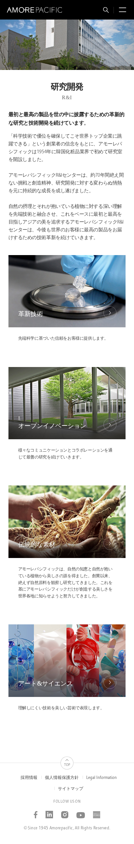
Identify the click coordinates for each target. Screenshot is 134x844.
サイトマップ (70, 789)
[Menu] (121, 11)
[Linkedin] (49, 813)
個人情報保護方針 (62, 778)
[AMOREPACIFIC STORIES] (96, 813)
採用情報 (28, 778)
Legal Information (101, 778)
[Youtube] (80, 813)
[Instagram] (65, 813)
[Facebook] (36, 813)
